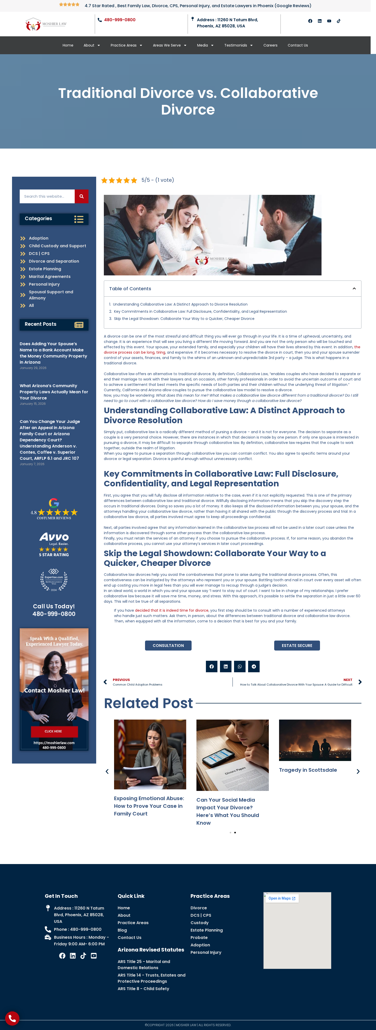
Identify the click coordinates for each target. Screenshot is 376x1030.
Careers (270, 45)
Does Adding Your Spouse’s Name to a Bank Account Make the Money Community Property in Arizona (53, 353)
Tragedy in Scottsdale (308, 770)
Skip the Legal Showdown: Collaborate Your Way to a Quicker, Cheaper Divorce (184, 318)
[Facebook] (310, 21)
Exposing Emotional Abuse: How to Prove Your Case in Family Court (149, 806)
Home (68, 45)
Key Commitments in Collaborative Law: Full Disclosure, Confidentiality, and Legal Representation (200, 311)
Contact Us (298, 45)
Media (202, 45)
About (89, 45)
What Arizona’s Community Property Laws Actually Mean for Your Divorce (54, 392)
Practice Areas (124, 45)
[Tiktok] (339, 21)
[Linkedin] (320, 21)
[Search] (82, 196)
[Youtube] (329, 21)
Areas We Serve (167, 45)
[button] (354, 288)
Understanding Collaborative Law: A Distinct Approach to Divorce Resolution (180, 304)
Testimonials (235, 45)
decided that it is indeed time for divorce (171, 610)
